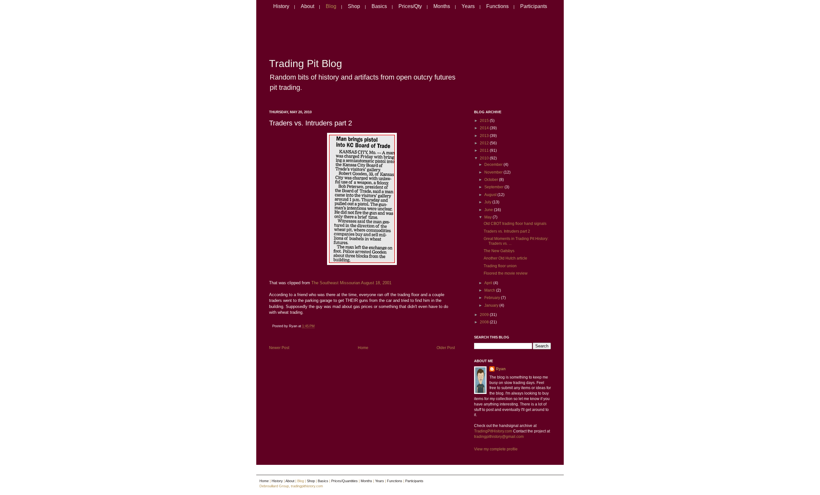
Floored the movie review (506, 273)
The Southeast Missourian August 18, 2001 (351, 282)
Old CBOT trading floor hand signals (515, 223)
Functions (497, 6)
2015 (485, 120)
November (494, 172)
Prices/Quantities (344, 481)
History (281, 6)
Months (441, 6)
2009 (485, 314)
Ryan (500, 369)
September (494, 187)
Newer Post (279, 348)
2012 (485, 143)
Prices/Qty (410, 6)
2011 (485, 150)
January (491, 305)
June (489, 210)
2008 (485, 322)
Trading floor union (500, 266)
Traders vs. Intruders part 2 (310, 123)
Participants (533, 6)
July (488, 202)
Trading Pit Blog (305, 63)
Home (363, 348)
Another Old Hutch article (505, 258)
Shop (354, 6)
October (491, 179)
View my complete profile (496, 449)
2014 (485, 128)
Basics (379, 6)
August (490, 194)
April (488, 283)
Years (468, 6)
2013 (485, 135)
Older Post (446, 348)
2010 (485, 158)
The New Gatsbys (499, 251)
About (307, 6)
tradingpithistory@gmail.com (499, 436)
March (490, 290)
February (492, 297)
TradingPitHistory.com (493, 431)
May (488, 217)
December (494, 164)
